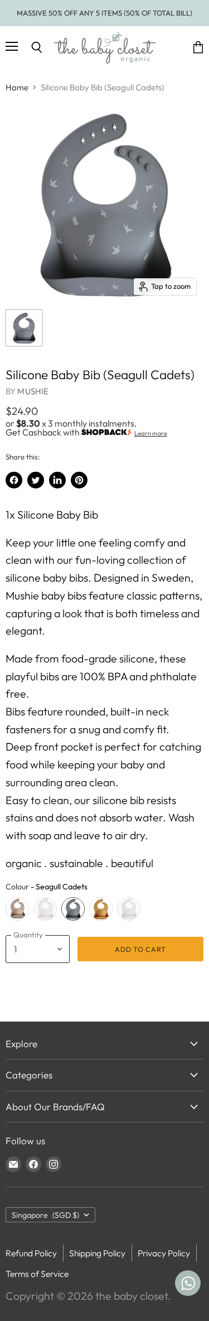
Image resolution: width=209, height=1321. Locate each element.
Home (17, 87)
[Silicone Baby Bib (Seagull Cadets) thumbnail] (24, 328)
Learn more (150, 433)
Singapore (45, 1215)
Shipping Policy (97, 1253)
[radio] (17, 909)
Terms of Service (37, 1273)
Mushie (32, 391)
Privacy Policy (164, 1253)
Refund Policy (31, 1253)
